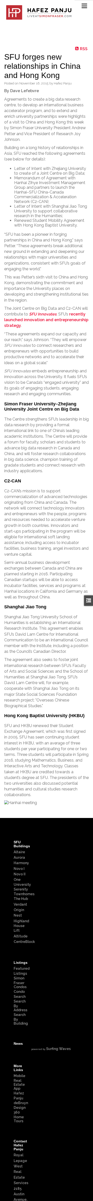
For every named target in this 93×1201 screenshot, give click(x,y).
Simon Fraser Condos (20, 982)
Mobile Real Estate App (19, 1082)
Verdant (20, 904)
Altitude (21, 936)
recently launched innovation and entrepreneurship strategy (46, 320)
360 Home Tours (19, 1116)
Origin (19, 910)
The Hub (21, 899)
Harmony (21, 863)
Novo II (20, 874)
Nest (18, 915)
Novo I (19, 869)
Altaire (19, 852)
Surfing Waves (58, 1049)
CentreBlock (24, 942)
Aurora (19, 857)
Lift (17, 930)
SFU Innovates (43, 314)
